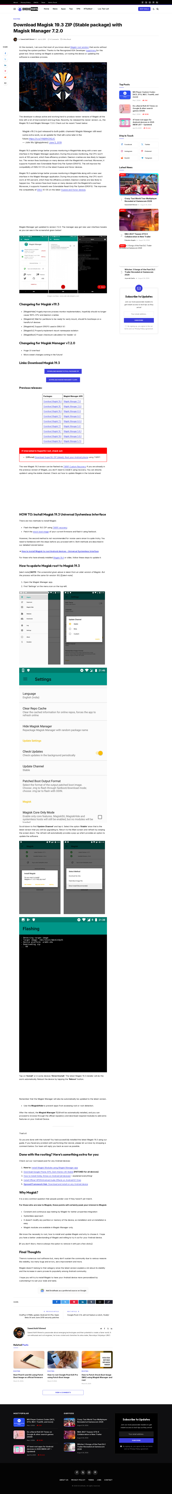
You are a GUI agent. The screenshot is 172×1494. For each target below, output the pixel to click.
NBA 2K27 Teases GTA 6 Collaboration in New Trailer (138, 235)
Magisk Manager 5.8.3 (72, 431)
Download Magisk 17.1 (52, 426)
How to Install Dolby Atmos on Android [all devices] (47, 1176)
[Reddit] (5, 77)
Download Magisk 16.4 (52, 441)
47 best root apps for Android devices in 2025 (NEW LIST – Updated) (143, 122)
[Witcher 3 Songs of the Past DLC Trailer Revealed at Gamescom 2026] (139, 255)
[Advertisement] (63, 208)
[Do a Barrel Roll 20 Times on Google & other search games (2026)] (125, 108)
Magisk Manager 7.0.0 (72, 406)
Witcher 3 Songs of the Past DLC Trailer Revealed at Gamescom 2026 (140, 272)
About (15, 2)
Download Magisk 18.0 (52, 411)
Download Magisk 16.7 (52, 431)
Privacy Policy (26, 2)
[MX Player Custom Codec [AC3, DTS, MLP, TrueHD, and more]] (125, 95)
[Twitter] (5, 59)
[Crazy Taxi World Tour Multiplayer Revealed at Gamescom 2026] (139, 184)
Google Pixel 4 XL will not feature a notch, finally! (88, 1315)
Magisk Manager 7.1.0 (72, 401)
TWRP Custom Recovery (74, 466)
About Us (64, 1480)
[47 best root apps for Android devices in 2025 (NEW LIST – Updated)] (125, 122)
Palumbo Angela (130, 240)
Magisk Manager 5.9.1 (72, 426)
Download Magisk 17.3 (52, 416)
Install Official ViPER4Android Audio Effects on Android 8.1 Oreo (52, 1180)
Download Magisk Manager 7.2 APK (63, 380)
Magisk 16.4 (58, 557)
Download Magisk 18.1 (52, 406)
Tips (71, 9)
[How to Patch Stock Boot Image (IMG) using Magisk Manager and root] (97, 1359)
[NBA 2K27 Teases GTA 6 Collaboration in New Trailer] (139, 220)
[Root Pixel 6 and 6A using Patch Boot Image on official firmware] (28, 1359)
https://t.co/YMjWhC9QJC (42, 138)
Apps (63, 9)
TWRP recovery (60, 527)
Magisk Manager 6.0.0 (73, 421)
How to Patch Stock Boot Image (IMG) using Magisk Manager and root (97, 1377)
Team (43, 2)
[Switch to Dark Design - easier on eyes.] (153, 9)
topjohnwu (91, 50)
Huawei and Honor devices (73, 190)
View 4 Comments (63, 1392)
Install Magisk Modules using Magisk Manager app (55, 1167)
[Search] (157, 9)
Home (46, 9)
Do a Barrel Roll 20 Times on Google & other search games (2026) (145, 108)
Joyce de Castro (130, 278)
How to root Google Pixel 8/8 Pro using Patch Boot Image (63, 1376)
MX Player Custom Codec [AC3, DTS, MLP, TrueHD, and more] (145, 94)
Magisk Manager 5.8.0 (73, 436)
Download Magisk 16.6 (52, 436)
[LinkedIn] (5, 65)
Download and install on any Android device (56, 1184)
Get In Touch (52, 2)
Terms (91, 1480)
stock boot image (41, 531)
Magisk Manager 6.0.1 (72, 416)
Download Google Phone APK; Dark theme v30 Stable (48, 1172)
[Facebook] (5, 53)
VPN (78, 9)
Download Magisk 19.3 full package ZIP (63, 371)
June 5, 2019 (55, 142)
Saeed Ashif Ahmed (27, 39)
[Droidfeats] (28, 9)
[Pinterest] (5, 71)
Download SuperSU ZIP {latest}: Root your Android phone (61, 457)
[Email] (5, 83)
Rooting (16, 19)
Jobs (99, 1480)
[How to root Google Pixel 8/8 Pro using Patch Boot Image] (63, 1359)
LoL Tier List (103, 9)
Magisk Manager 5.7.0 (72, 441)
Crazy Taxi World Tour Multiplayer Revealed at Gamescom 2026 (141, 199)
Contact (108, 1480)
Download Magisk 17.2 (52, 421)
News (55, 9)
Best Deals (144, 9)
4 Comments (54, 39)
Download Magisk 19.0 (52, 401)
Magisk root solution (79, 47)
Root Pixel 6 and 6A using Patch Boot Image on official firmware (28, 1376)
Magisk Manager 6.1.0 (72, 411)
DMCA (36, 2)
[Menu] (14, 9)
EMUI (39, 190)
